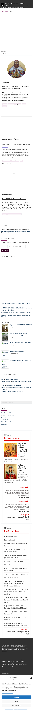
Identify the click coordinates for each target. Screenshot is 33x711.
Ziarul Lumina (4, 424)
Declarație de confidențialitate (20, 709)
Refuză (16, 701)
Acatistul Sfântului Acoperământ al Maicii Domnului (15, 569)
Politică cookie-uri (9, 709)
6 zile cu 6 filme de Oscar (11, 379)
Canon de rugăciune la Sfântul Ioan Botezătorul (15, 613)
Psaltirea (7, 565)
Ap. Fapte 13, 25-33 (24, 497)
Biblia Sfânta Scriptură (6, 413)
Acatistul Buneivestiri (11, 578)
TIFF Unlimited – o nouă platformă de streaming (16, 144)
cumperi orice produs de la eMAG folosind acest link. (15, 231)
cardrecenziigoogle (5, 381)
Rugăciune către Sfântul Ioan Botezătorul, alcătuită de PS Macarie (15, 607)
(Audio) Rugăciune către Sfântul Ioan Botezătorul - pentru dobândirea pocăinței (16, 591)
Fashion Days (12, 232)
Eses (2, 379)
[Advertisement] (16, 30)
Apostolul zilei (24, 487)
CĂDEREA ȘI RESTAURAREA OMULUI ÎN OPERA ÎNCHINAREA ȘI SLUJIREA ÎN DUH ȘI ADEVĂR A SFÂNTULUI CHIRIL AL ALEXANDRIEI (16, 309)
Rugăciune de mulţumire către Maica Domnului (15, 618)
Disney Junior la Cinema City (13, 385)
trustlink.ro (4, 387)
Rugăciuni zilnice (11, 531)
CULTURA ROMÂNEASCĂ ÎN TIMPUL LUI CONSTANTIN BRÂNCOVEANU (15, 88)
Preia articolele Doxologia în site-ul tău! (18, 518)
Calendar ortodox (12, 438)
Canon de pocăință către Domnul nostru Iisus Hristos (14, 550)
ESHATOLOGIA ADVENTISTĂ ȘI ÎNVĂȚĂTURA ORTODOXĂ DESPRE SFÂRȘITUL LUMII (15, 304)
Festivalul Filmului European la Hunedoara (14, 199)
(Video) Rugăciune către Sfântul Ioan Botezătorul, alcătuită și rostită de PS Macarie (16, 600)
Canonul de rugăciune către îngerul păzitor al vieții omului (15, 556)
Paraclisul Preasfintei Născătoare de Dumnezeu (15, 545)
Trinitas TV (4, 417)
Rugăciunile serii (9, 540)
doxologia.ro (25, 515)
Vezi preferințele (16, 705)
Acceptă (16, 697)
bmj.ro (2, 385)
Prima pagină (4, 11)
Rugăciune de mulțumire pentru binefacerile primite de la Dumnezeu (15, 624)
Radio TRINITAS (5, 419)
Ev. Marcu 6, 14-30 (24, 511)
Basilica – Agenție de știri (7, 415)
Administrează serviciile (7, 693)
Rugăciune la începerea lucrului (14, 561)
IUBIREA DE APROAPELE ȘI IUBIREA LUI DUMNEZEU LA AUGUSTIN (15, 315)
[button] (30, 678)
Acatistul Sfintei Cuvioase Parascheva (16, 574)
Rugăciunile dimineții (10, 536)
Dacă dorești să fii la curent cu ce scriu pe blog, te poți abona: (15, 243)
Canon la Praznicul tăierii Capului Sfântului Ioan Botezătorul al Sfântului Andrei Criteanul (14, 583)
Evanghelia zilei (24, 501)
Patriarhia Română (6, 422)
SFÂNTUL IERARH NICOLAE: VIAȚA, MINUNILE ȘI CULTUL (16, 313)
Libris (19, 232)
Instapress (3, 391)
